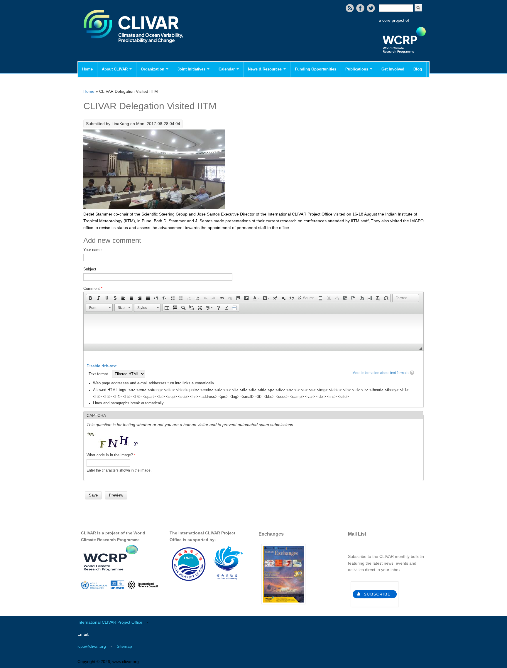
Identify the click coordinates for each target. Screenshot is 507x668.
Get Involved (392, 69)
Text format (99, 374)
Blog (417, 69)
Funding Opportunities (315, 69)
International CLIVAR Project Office (109, 622)
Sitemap (124, 646)
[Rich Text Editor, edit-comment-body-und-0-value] (253, 328)
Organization (153, 69)
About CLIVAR (115, 69)
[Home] (134, 47)
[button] (90, 298)
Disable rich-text (101, 366)
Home (87, 69)
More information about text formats (380, 373)
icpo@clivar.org (91, 646)
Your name (92, 250)
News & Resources (265, 69)
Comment (92, 288)
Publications (357, 69)
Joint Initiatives (192, 69)
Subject (89, 269)
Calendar (227, 69)
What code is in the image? (111, 455)
